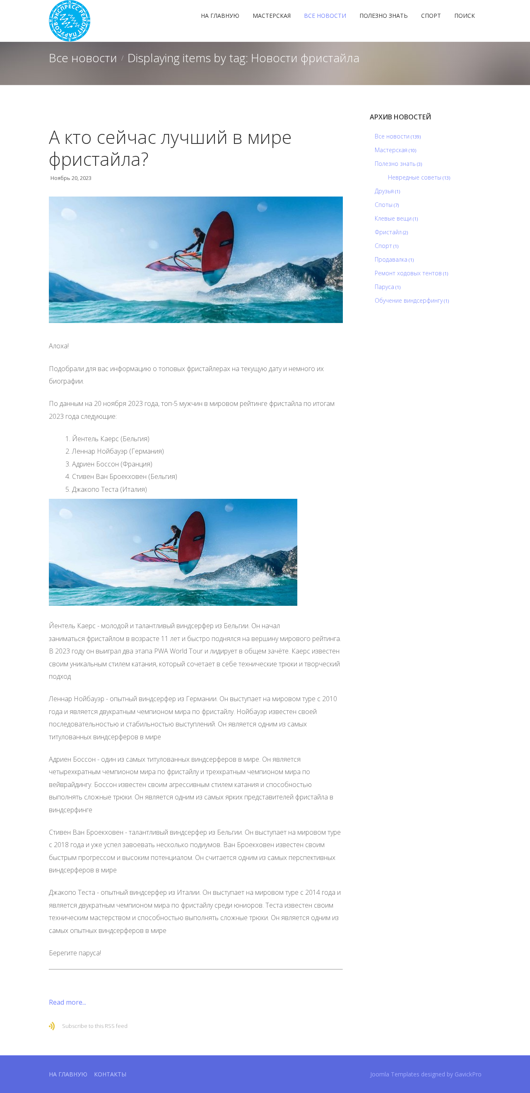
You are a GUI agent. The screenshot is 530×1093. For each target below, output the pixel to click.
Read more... (67, 1002)
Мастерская (272, 15)
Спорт (431, 15)
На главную (220, 15)
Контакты (110, 1074)
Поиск (464, 15)
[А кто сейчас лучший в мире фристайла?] (196, 260)
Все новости (325, 15)
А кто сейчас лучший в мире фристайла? (170, 147)
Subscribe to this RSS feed (95, 1026)
